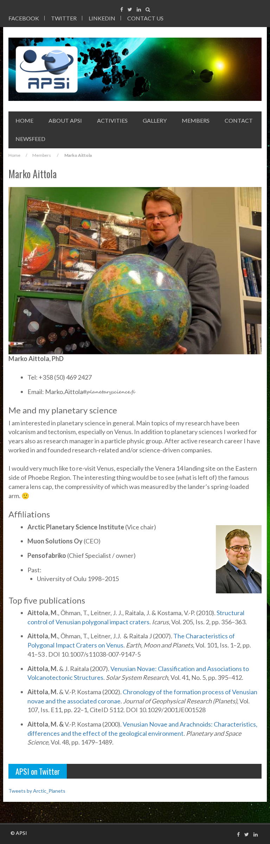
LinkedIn (102, 18)
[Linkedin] (139, 9)
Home (24, 120)
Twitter (64, 18)
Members (196, 120)
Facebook (23, 18)
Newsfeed (30, 138)
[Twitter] (130, 9)
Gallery (155, 120)
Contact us (145, 18)
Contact (239, 120)
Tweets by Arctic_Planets (36, 791)
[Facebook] (121, 9)
